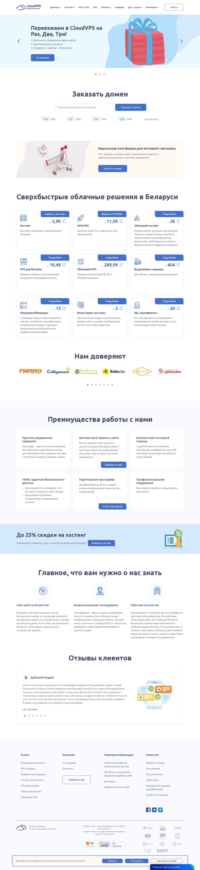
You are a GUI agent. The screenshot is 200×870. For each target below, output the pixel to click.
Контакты (68, 768)
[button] (18, 41)
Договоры (109, 781)
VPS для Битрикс (30, 785)
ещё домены (152, 119)
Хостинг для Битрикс (32, 780)
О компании (69, 763)
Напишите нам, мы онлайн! (166, 867)
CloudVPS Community (157, 795)
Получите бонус (154, 774)
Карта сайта (152, 780)
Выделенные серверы (33, 774)
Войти (174, 7)
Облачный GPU (29, 797)
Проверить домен (131, 107)
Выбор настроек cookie (117, 787)
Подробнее (42, 57)
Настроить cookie (166, 861)
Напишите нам (77, 779)
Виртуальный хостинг (33, 763)
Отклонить (137, 861)
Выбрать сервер (113, 168)
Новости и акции (155, 763)
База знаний (153, 768)
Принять (112, 861)
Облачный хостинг (31, 791)
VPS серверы (28, 768)
